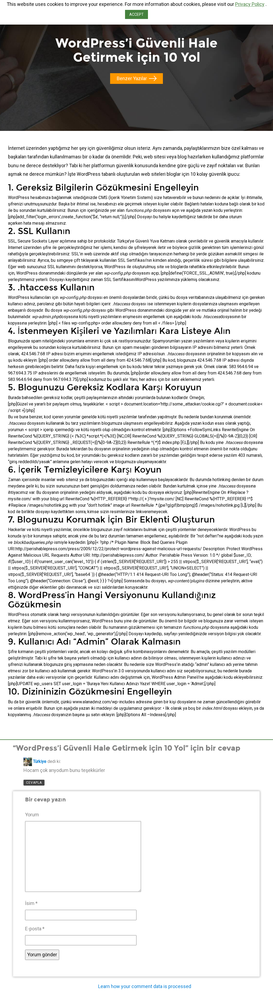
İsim (31, 903)
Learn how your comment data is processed (144, 986)
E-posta (35, 928)
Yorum (32, 814)
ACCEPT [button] (136, 14)
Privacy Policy (249, 4)
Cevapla (34, 783)
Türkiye (39, 761)
